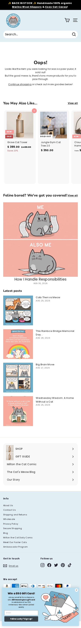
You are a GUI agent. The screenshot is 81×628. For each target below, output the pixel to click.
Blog (5, 533)
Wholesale (9, 519)
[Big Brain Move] (18, 377)
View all (73, 103)
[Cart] (67, 20)
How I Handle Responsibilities (41, 279)
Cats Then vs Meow (48, 297)
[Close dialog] (76, 590)
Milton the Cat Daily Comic (18, 537)
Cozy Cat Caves (56, 7)
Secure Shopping (12, 528)
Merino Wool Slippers (27, 7)
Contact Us (9, 509)
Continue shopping (19, 84)
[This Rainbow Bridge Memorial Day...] (18, 344)
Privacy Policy (10, 523)
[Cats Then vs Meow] (18, 310)
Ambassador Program (15, 546)
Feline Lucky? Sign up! (21, 619)
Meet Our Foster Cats (15, 542)
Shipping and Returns (15, 514)
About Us (8, 505)
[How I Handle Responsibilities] (40, 239)
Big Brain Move (45, 364)
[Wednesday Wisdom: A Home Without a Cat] (18, 411)
